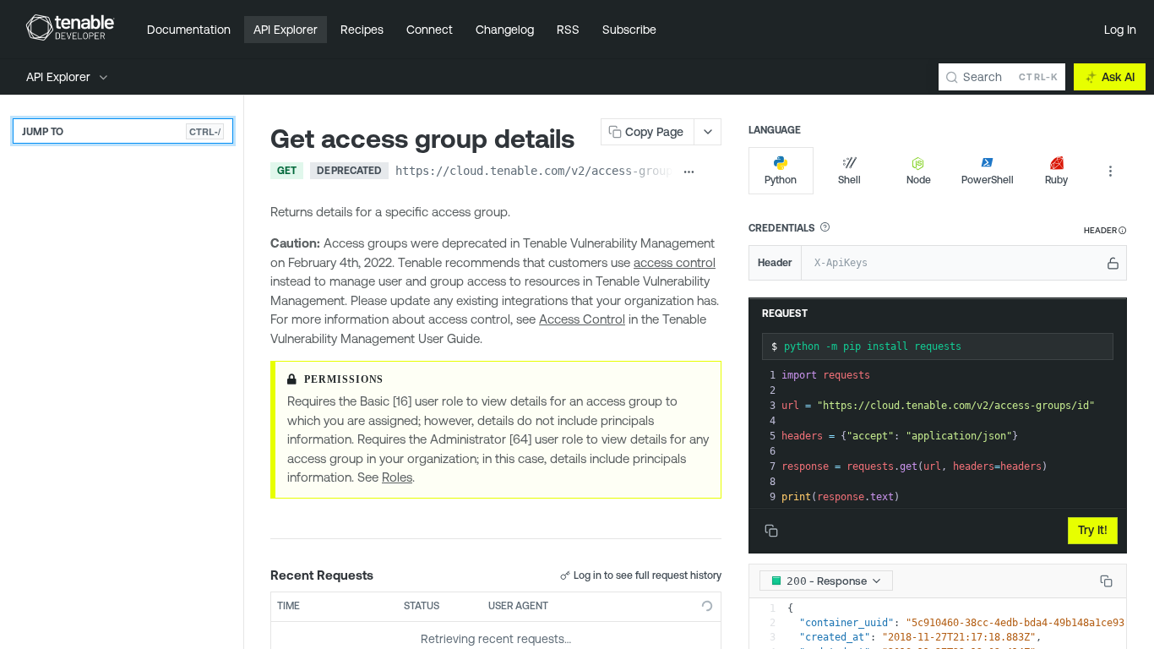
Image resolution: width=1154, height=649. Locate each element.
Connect (429, 29)
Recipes (362, 29)
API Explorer (285, 29)
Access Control (582, 319)
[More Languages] (1110, 170)
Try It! (1093, 530)
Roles (397, 477)
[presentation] (952, 436)
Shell (849, 179)
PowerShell (987, 179)
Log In (1120, 29)
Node (918, 179)
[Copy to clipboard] (712, 172)
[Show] (1113, 263)
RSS (568, 29)
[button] (824, 227)
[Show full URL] (689, 172)
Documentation (189, 29)
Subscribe (629, 29)
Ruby (1056, 179)
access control (675, 262)
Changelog (505, 29)
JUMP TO (121, 131)
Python (781, 179)
